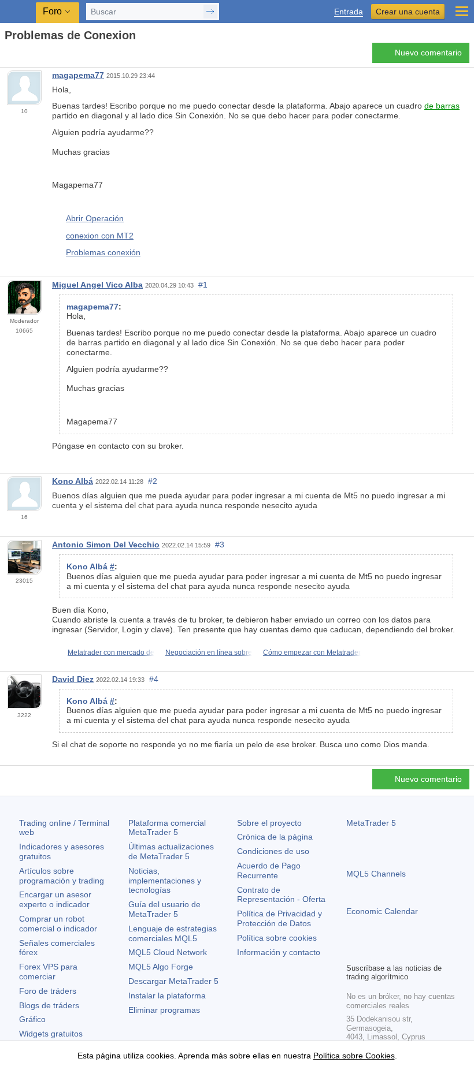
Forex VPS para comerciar (48, 971)
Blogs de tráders (49, 1005)
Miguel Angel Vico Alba (97, 284)
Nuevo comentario (428, 52)
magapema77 (78, 75)
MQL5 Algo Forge (160, 966)
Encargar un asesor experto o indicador (55, 899)
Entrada (348, 12)
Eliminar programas (164, 1010)
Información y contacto (278, 952)
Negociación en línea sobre (208, 652)
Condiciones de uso (273, 851)
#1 (203, 284)
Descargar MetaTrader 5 (173, 981)
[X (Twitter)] (390, 952)
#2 (152, 481)
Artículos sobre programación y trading (61, 875)
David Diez (73, 679)
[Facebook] (353, 952)
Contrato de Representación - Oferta (281, 894)
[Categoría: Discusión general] (22, 56)
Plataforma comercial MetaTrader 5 (167, 827)
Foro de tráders (47, 991)
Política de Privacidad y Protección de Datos (279, 918)
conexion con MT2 (100, 235)
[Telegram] (372, 952)
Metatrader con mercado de (111, 652)
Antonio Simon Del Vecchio (106, 544)
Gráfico (32, 1019)
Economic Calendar (382, 911)
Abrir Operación (95, 218)
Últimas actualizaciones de (171, 851)
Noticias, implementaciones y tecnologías (164, 880)
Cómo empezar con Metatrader (312, 652)
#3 (219, 544)
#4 (153, 679)
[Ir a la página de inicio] (8, 55)
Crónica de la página (275, 836)
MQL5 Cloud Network (167, 952)
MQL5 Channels (376, 873)
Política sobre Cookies (354, 1055)
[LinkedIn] (427, 952)
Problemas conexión (103, 252)
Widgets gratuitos (51, 1033)
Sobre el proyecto (269, 822)
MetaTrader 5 (371, 822)
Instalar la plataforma (167, 995)
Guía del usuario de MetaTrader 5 (164, 909)
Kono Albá (72, 481)
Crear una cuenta (408, 11)
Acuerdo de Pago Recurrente (269, 870)
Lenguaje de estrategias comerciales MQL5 (172, 933)
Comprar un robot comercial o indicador (58, 923)
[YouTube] (409, 952)
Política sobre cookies (277, 937)
